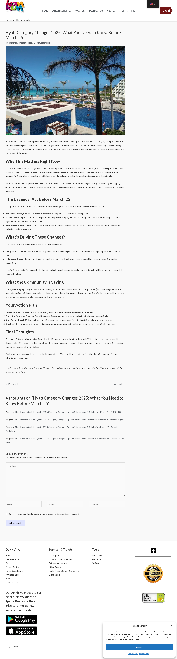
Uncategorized (25, 42)
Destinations (96, 11)
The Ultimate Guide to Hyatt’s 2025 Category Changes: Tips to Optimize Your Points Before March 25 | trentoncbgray (69, 419)
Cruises (111, 11)
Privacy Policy (144, 654)
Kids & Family (55, 567)
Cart (8, 563)
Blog (8, 578)
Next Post (119, 384)
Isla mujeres (54, 555)
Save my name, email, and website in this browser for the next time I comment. (44, 514)
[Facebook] (153, 550)
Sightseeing (54, 574)
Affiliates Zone (12, 574)
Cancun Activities (61, 11)
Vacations (80, 11)
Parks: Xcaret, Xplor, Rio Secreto (64, 571)
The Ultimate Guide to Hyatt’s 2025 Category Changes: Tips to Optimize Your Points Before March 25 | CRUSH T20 (68, 412)
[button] (171, 625)
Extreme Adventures (58, 563)
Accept (139, 647)
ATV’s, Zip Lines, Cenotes (60, 559)
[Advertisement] (156, 79)
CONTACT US (12, 582)
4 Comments (11, 42)
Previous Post (13, 384)
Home (45, 11)
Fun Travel (17, 15)
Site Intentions (127, 11)
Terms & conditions (14, 571)
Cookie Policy (133, 654)
